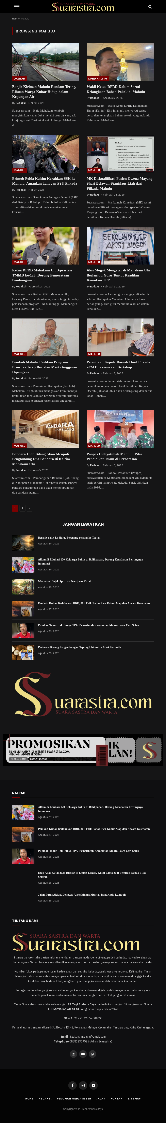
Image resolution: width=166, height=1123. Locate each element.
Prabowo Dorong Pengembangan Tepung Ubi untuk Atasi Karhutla (79, 647)
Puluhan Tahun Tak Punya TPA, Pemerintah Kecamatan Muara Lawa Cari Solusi (88, 625)
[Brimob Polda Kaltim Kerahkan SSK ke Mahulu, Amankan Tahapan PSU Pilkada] (45, 154)
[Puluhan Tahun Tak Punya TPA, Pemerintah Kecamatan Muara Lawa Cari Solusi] (23, 630)
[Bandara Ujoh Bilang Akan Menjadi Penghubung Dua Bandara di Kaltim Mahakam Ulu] (45, 429)
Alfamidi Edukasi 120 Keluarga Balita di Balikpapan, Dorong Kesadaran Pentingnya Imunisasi (90, 561)
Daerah (19, 79)
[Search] (150, 6)
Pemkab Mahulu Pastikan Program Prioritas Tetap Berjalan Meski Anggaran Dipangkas (44, 367)
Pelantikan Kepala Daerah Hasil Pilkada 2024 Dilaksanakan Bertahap (118, 364)
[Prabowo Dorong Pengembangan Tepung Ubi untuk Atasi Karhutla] (23, 652)
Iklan (100, 1098)
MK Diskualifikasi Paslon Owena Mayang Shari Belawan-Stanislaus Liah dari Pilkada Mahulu (119, 183)
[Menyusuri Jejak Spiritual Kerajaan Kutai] (23, 587)
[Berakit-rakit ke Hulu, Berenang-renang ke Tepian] (23, 543)
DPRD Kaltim (97, 79)
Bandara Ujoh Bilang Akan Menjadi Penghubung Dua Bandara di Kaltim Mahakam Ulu (41, 459)
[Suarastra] (83, 6)
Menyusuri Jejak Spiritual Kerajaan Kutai (64, 581)
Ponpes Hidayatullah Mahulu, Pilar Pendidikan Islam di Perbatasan (114, 456)
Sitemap (134, 1098)
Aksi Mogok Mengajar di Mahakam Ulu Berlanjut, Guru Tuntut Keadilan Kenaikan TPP (118, 275)
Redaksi (21, 103)
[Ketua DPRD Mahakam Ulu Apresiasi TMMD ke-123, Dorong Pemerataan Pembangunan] (45, 246)
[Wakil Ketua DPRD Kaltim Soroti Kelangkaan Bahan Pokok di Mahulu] (120, 62)
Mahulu (19, 170)
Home (15, 18)
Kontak (116, 1098)
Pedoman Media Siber (74, 1098)
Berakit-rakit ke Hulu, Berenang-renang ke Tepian (69, 537)
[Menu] (16, 6)
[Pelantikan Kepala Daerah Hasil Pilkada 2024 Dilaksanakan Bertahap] (120, 337)
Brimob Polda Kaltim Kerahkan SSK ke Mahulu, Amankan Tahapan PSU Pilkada (44, 180)
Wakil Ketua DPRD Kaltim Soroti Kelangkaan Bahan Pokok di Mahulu (116, 89)
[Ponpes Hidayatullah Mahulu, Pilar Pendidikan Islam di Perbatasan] (120, 429)
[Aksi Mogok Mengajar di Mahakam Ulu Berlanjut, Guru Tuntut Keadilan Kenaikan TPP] (120, 246)
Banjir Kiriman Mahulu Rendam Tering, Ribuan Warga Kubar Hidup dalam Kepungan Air (44, 92)
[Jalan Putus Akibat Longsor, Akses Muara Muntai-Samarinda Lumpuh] (23, 900)
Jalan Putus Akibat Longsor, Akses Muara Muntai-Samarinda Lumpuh (82, 894)
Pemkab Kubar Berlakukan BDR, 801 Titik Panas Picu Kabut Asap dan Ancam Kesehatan (94, 603)
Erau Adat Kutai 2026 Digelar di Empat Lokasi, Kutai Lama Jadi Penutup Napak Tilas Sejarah (92, 874)
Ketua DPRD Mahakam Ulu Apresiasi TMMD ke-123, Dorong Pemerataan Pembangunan (42, 275)
